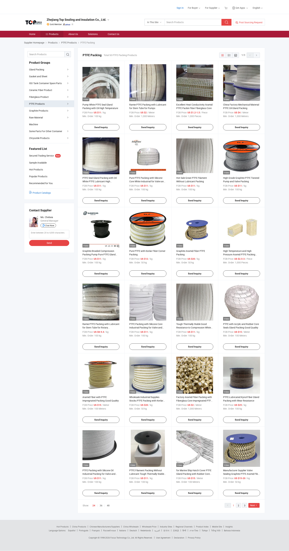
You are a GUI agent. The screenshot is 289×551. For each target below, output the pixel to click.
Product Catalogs (42, 192)
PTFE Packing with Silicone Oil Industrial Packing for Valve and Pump (98, 474)
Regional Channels (184, 526)
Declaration (179, 537)
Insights (229, 526)
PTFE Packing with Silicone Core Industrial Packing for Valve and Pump (145, 327)
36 (101, 505)
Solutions (93, 34)
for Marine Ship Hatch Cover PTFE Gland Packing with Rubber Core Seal (193, 474)
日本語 (176, 530)
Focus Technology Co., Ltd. (122, 537)
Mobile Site (217, 526)
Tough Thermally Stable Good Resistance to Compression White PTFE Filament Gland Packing (193, 327)
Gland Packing (36, 69)
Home (32, 34)
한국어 (166, 530)
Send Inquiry (101, 127)
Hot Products (63, 526)
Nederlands (145, 530)
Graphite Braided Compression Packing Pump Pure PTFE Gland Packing (99, 254)
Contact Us (113, 34)
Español (71, 530)
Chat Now (49, 225)
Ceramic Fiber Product (40, 90)
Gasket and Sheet (38, 76)
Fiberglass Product (39, 96)
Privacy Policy (194, 537)
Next (252, 505)
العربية (157, 530)
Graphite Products (38, 110)
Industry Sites (166, 526)
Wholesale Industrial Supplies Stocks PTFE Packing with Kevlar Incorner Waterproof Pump (146, 400)
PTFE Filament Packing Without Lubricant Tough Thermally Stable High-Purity (146, 474)
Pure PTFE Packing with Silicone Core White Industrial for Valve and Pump (147, 181)
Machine (33, 124)
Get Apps (240, 7)
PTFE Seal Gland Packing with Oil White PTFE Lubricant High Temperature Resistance (99, 181)
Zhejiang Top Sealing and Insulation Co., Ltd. (76, 19)
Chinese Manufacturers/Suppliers (105, 526)
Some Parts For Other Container (45, 131)
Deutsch (133, 530)
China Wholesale (130, 526)
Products (53, 34)
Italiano (122, 530)
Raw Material (36, 117)
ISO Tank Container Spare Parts (45, 83)
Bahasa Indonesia (232, 530)
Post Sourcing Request (251, 22)
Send (49, 242)
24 (93, 505)
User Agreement (163, 537)
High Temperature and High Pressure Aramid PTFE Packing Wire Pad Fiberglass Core (239, 254)
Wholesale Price (149, 526)
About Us (73, 34)
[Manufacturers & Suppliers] (45, 7)
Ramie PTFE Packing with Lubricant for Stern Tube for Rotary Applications (100, 327)
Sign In (180, 7)
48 (108, 505)
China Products (79, 526)
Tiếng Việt (215, 530)
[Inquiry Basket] (226, 7)
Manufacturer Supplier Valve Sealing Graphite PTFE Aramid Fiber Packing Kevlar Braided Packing (241, 474)
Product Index (202, 526)
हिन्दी (184, 530)
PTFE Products (37, 103)
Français (96, 530)
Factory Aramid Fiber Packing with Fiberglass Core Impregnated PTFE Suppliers (194, 400)
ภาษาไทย (194, 530)
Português (83, 530)
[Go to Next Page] (256, 55)
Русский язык (109, 530)
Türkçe (205, 530)
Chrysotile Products (39, 138)
